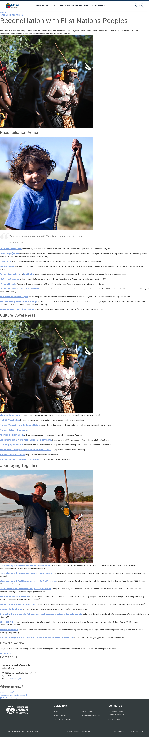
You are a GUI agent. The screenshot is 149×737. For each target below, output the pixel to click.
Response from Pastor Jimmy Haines (17, 309)
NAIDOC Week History (10, 420)
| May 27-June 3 (20, 459)
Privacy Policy (73, 731)
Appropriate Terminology (12, 435)
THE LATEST (50, 6)
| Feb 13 (25, 449)
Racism (3, 274)
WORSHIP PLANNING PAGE (91, 715)
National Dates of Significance (14, 430)
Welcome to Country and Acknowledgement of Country (26, 440)
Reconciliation (14, 274)
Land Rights (28, 274)
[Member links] (141, 5)
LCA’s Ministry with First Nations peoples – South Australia (27, 573)
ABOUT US (40, 6)
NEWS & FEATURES (61, 715)
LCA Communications (134, 731)
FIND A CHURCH (87, 711)
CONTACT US (100, 6)
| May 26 (12, 454)
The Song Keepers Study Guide (14, 596)
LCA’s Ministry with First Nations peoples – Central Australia (28, 581)
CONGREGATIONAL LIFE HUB (71, 6)
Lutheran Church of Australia (19, 5)
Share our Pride (7, 622)
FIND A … (87, 6)
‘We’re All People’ (8, 284)
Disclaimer (86, 731)
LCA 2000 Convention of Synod (14, 296)
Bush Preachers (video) (11, 248)
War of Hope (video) (9, 253)
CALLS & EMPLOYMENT (63, 719)
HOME (56, 711)
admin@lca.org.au (13, 678)
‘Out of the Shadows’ (9, 279)
